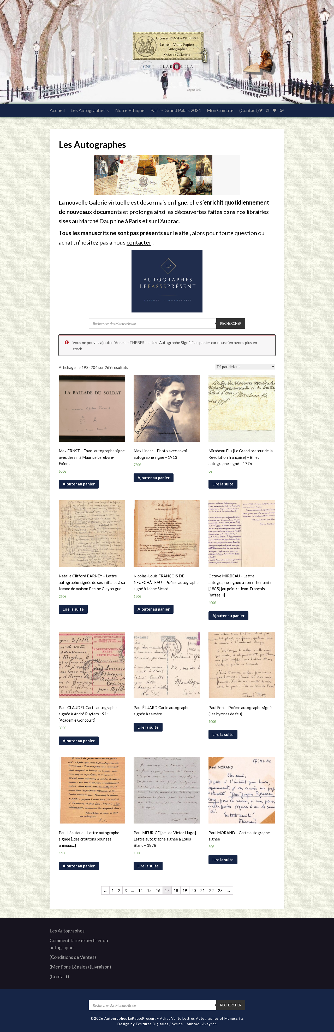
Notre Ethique (130, 110)
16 (158, 890)
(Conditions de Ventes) (73, 957)
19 (184, 890)
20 (193, 890)
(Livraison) (100, 967)
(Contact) (249, 110)
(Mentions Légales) (69, 967)
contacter (139, 242)
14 (140, 890)
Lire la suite (223, 484)
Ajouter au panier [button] (79, 484)
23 (220, 890)
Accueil (57, 110)
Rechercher (230, 323)
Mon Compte (220, 110)
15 (149, 890)
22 (211, 890)
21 (202, 890)
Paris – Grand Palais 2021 (175, 110)
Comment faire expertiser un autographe (79, 943)
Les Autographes (87, 110)
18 (176, 890)
